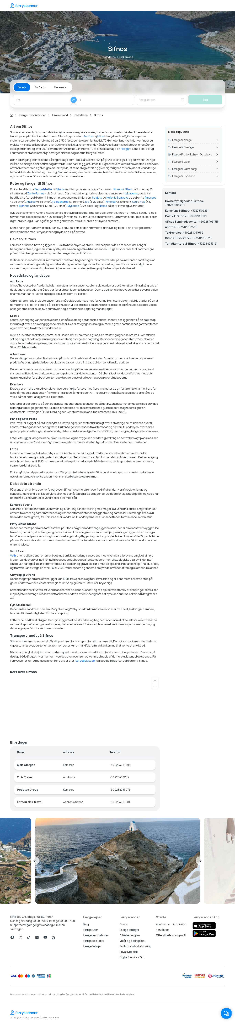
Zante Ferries (35, 193)
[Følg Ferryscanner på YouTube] (45, 937)
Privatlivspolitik (129, 952)
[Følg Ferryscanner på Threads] (53, 937)
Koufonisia (138, 202)
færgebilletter (44, 189)
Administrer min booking (171, 924)
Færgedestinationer (96, 935)
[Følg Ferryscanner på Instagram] (20, 937)
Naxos (103, 206)
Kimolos (111, 202)
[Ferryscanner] (24, 5)
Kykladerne (81, 115)
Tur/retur (40, 87)
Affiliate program (130, 935)
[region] (85, 706)
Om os (124, 924)
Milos (100, 136)
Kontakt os (162, 930)
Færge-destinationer (32, 115)
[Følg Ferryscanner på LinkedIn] (37, 937)
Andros (31, 202)
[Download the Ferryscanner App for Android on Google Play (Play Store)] (204, 933)
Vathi (13, 555)
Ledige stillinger (129, 930)
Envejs (22, 87)
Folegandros (60, 202)
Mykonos (73, 206)
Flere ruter (61, 87)
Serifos (88, 136)
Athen (128, 189)
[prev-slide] (35, 861)
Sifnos (60, 189)
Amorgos (150, 197)
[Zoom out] (155, 686)
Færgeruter (90, 930)
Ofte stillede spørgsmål (171, 935)
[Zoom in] (155, 680)
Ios (87, 202)
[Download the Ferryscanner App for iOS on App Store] (204, 925)
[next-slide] (200, 861)
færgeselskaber (85, 660)
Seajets (97, 197)
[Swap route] (74, 100)
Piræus (118, 189)
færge (125, 149)
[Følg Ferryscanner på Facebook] (12, 937)
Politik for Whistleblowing (135, 946)
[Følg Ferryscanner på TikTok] (29, 937)
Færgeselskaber (93, 941)
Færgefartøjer (92, 946)
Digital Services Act (132, 957)
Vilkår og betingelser (133, 941)
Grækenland (60, 115)
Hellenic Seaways (117, 197)
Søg (205, 100)
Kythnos (24, 206)
